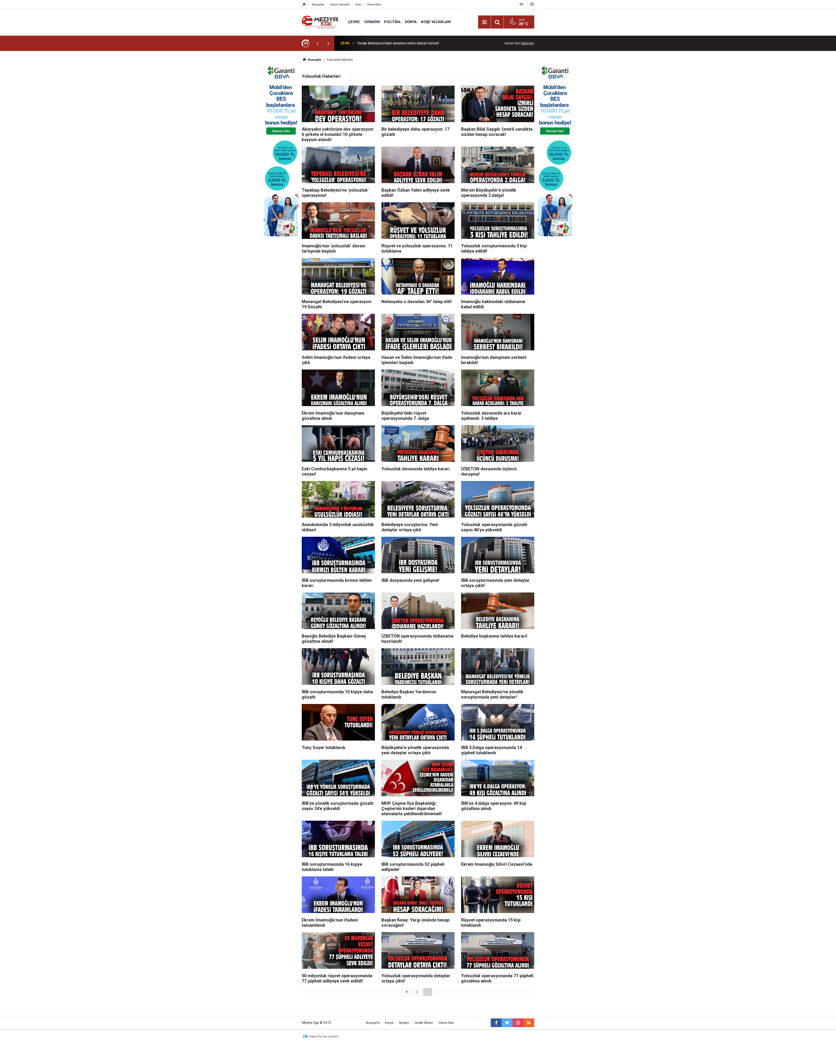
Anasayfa (372, 1023)
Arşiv (358, 4)
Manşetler (318, 4)
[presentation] (317, 43)
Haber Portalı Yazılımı (324, 1036)
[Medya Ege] (320, 22)
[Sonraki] (427, 992)
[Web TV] (521, 4)
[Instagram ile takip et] (517, 1022)
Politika (392, 22)
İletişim (404, 1023)
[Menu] (484, 22)
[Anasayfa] (304, 4)
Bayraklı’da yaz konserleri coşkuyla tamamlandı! (393, 43)
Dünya (411, 22)
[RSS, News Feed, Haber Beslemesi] (528, 1022)
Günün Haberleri (340, 4)
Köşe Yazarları (436, 22)
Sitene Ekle (374, 4)
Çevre (354, 22)
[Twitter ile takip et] (507, 1022)
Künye (389, 1023)
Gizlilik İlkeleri (424, 1023)
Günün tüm (519, 43)
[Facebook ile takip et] (496, 1022)
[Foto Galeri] (531, 4)
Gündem (372, 22)
